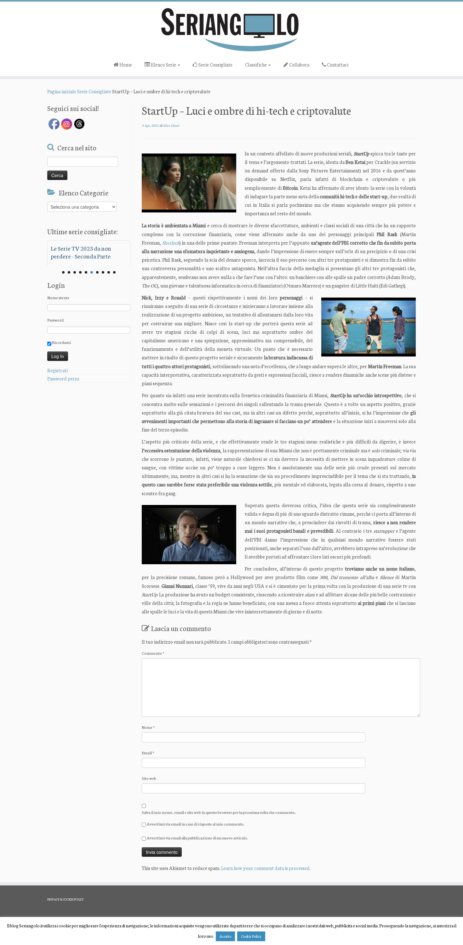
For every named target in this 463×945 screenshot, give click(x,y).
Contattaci (337, 64)
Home (125, 64)
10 (114, 272)
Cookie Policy (251, 936)
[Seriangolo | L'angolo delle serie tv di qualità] (231, 29)
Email (148, 752)
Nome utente (58, 297)
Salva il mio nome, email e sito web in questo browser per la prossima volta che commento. (219, 812)
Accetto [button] (225, 936)
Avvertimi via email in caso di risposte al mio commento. (195, 823)
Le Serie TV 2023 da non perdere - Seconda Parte (81, 252)
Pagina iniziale (61, 91)
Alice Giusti (171, 125)
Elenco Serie (163, 64)
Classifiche (256, 64)
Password (55, 319)
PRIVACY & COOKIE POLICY (65, 899)
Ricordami (61, 342)
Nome (148, 727)
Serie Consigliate (214, 64)
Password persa (63, 378)
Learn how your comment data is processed (265, 868)
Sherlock (171, 242)
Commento (153, 653)
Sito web (149, 778)
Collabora (298, 64)
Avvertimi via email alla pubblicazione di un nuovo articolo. (197, 837)
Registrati (57, 370)
